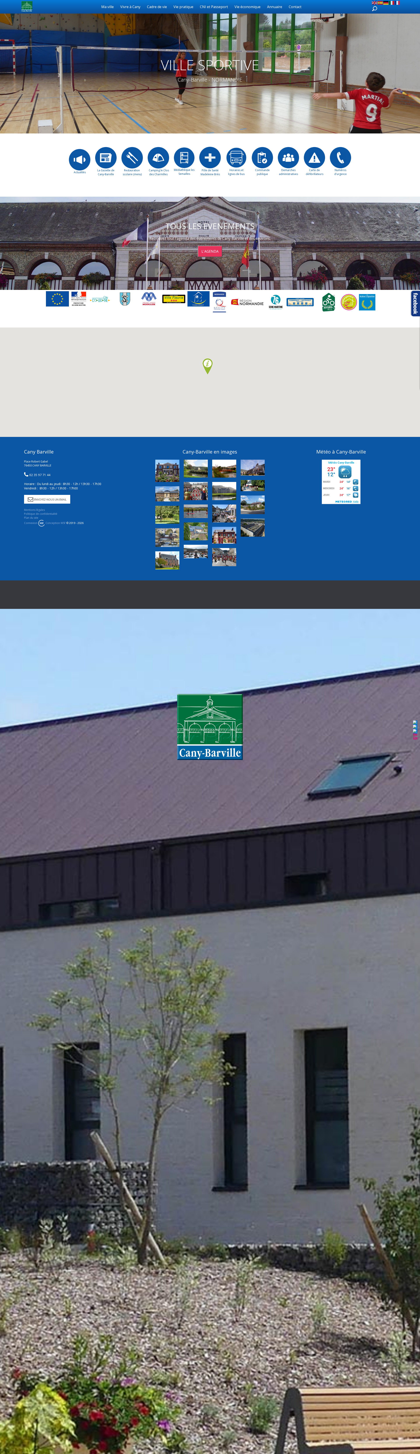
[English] (375, 2)
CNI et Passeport (214, 6)
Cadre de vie (157, 6)
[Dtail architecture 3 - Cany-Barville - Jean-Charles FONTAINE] (196, 531)
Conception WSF (55, 523)
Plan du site (31, 518)
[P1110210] (253, 505)
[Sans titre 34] (196, 511)
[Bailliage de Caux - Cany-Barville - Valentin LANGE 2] (167, 493)
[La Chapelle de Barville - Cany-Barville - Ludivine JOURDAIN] (253, 485)
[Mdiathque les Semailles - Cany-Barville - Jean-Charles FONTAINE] (167, 560)
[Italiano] (392, 2)
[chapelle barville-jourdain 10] (196, 469)
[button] (207, 366)
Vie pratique (183, 6)
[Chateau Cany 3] (224, 491)
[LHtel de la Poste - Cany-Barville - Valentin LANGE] (167, 471)
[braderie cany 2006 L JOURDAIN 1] (224, 513)
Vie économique (247, 6)
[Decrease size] (415, 734)
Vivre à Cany (130, 6)
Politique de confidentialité (40, 514)
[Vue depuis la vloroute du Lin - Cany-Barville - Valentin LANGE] (167, 537)
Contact (295, 6)
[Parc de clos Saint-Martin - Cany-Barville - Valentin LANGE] (167, 515)
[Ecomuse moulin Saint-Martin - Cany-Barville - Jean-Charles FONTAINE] (224, 535)
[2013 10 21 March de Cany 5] (196, 551)
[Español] (380, 2)
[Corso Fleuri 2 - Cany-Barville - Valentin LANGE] (224, 557)
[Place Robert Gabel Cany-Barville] (253, 527)
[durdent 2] (224, 469)
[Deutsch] (386, 2)
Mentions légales (34, 510)
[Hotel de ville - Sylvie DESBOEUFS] (253, 468)
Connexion (30, 523)
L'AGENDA (210, 251)
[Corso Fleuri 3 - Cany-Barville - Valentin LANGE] (196, 491)
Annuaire (274, 6)
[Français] (397, 2)
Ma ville (107, 6)
